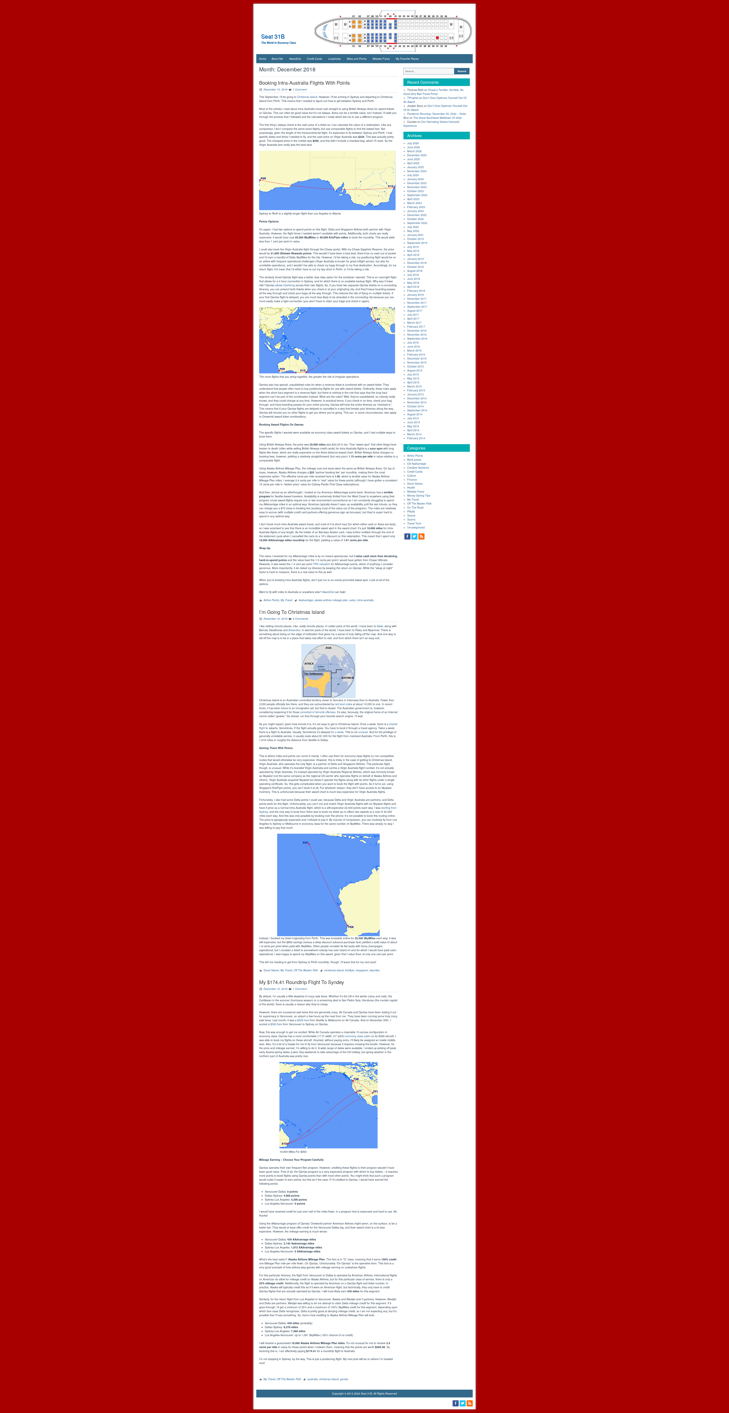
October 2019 (415, 239)
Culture (411, 475)
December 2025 (417, 155)
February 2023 (416, 207)
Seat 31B (273, 36)
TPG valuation (321, 564)
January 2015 (415, 394)
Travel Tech (414, 523)
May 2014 (413, 426)
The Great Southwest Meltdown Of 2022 (437, 118)
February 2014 (416, 438)
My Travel (286, 600)
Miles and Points (357, 59)
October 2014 (415, 406)
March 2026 (414, 151)
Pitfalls (411, 511)
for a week (337, 732)
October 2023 (415, 191)
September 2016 (417, 338)
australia (312, 1379)
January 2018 (415, 294)
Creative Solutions (418, 467)
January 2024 (415, 179)
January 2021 (415, 235)
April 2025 (413, 163)
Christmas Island (307, 97)
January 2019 (415, 259)
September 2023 (417, 195)
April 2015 (413, 382)
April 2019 (413, 255)
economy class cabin (357, 1036)
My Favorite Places (407, 59)
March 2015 (414, 386)
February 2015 (416, 390)
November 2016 (417, 334)
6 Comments (300, 619)
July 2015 (413, 374)
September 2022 (417, 223)
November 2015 (417, 362)
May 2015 (413, 378)
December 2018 (417, 263)
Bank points (414, 459)
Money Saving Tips (418, 495)
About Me (277, 59)
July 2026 (413, 143)
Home (262, 59)
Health (411, 487)
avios (352, 600)
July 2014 (413, 418)
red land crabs (343, 704)
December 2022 (417, 215)
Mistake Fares (381, 59)
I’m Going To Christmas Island (291, 611)
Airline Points (271, 600)
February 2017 (416, 326)
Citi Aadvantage (416, 463)
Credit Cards (314, 59)
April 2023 (413, 199)
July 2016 (413, 342)
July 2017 (413, 314)
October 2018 (415, 267)
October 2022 (415, 219)
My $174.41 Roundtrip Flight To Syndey (301, 981)
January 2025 (415, 167)
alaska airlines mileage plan (331, 600)
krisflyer (349, 970)
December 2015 (417, 358)
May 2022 (413, 231)
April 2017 (413, 318)
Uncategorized (416, 527)
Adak (380, 626)
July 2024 (413, 175)
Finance (412, 479)
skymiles (374, 970)
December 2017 (417, 298)
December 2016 (417, 330)
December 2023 (417, 183)
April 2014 (413, 430)
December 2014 (417, 398)
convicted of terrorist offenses (317, 712)
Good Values (271, 970)
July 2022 (413, 227)
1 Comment (300, 89)
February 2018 (416, 291)
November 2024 (417, 171)
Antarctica (294, 630)
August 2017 (414, 310)
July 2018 (413, 275)
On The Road (415, 507)
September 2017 (417, 306)
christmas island (334, 970)
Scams (411, 515)
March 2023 (414, 203)
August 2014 (414, 414)
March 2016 (414, 350)
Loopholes (334, 59)
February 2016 (416, 354)
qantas (344, 1379)
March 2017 (414, 322)
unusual (363, 732)
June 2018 (413, 279)
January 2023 (415, 211)
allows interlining (285, 285)
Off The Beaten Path (306, 970)
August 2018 (414, 271)
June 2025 (413, 159)
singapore (362, 970)
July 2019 (413, 247)
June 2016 (413, 346)
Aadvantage (306, 600)
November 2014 (417, 402)
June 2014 (413, 422)
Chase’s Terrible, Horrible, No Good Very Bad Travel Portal (433, 92)
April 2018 (413, 287)
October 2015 (415, 366)
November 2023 (417, 187)
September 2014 (417, 410)
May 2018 (413, 283)
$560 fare (276, 1024)
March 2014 (414, 434)
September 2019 (417, 243)
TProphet (412, 98)
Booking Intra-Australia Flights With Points (304, 82)
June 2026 (413, 147)
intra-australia (365, 600)
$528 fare (303, 1020)
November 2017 (417, 302)
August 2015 (414, 370)
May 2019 (413, 251)
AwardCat (295, 59)
